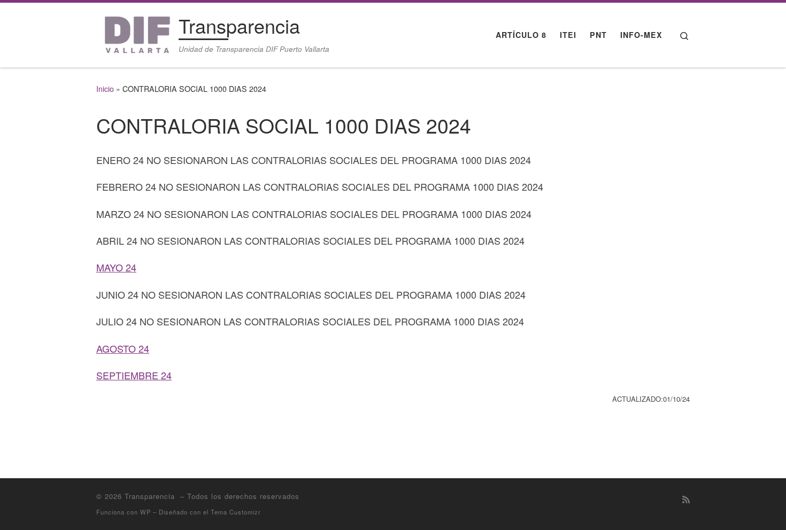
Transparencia (151, 496)
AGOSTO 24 (122, 348)
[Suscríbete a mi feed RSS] (686, 499)
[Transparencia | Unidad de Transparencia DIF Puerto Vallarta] (135, 31)
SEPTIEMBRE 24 (134, 375)
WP (145, 512)
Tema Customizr (236, 512)
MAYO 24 (116, 267)
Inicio (105, 88)
